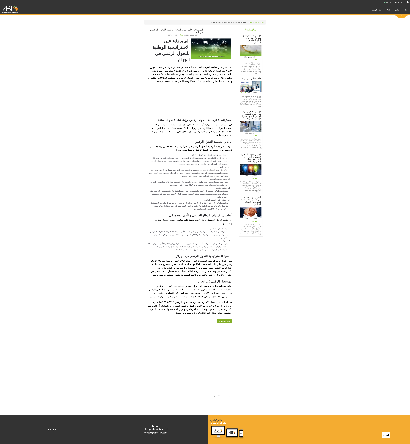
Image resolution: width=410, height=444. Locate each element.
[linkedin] (396, 2)
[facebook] (393, 2)
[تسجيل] (408, 2)
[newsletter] (404, 2)
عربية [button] (388, 2)
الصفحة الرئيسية (259, 22)
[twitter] (399, 2)
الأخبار (250, 22)
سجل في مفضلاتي (224, 321)
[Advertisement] (184, 100)
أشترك (386, 435)
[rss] (402, 2)
